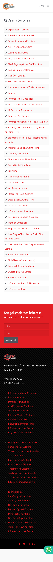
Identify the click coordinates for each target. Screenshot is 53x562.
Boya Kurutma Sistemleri (20, 432)
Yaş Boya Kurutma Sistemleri (23, 473)
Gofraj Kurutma (16, 455)
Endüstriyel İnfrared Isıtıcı (21, 423)
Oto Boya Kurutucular (19, 410)
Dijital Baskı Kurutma (19, 513)
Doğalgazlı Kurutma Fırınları (22, 442)
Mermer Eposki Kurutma (20, 509)
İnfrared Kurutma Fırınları (21, 428)
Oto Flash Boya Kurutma (20, 518)
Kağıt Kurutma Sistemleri (20, 459)
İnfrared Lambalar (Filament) (22, 393)
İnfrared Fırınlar (16, 397)
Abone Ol (11, 339)
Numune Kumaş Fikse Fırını (22, 522)
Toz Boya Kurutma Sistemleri (23, 477)
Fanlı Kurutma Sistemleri (20, 464)
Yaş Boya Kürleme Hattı (20, 500)
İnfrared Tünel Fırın (18, 419)
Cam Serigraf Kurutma (19, 496)
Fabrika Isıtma (15, 491)
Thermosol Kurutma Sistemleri (24, 451)
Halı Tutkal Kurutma (18, 504)
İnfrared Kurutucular (18, 401)
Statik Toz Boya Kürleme (20, 526)
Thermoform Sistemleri (20, 468)
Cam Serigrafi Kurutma (19, 446)
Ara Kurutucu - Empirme (20, 406)
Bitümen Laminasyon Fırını (21, 481)
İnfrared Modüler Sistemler (22, 414)
